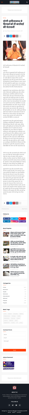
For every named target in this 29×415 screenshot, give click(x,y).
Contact (19, 412)
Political (14, 300)
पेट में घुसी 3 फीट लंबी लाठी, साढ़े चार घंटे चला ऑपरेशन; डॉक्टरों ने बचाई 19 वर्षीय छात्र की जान (18, 258)
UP (17, 322)
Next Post (24, 209)
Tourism (13, 322)
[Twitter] (11, 36)
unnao (20, 322)
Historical (14, 294)
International (14, 296)
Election (21, 313)
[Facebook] (7, 36)
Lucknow (6, 320)
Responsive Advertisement (14, 378)
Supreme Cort (7, 322)
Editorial (10, 313)
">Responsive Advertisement (14, 10)
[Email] (17, 36)
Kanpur (18, 318)
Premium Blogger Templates (15, 411)
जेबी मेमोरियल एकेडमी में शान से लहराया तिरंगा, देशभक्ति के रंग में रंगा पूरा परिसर (18, 266)
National (14, 298)
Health (14, 291)
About (13, 412)
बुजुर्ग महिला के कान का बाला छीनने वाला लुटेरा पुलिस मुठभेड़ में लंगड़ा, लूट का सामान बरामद (18, 250)
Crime (14, 287)
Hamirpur (14, 316)
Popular (14, 303)
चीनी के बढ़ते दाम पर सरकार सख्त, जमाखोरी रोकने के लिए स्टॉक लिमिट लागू (17, 273)
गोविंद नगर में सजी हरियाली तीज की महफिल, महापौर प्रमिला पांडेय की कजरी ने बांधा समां (18, 243)
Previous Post (5, 209)
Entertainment (7, 316)
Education (14, 289)
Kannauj (13, 318)
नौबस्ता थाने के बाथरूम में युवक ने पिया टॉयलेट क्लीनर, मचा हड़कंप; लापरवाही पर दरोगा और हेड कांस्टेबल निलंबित (18, 235)
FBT (26, 411)
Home (4, 18)
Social (16, 320)
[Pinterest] (14, 36)
